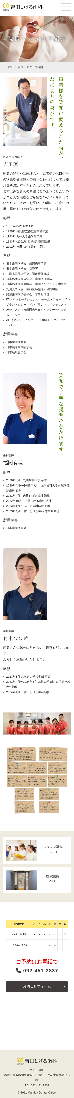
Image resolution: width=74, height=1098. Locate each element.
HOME (9, 67)
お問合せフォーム (37, 986)
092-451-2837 (39, 970)
